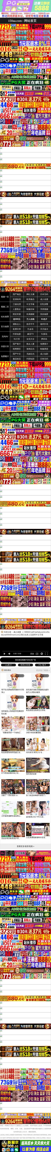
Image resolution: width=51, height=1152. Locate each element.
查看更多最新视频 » (25, 846)
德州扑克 (44, 324)
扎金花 (30, 329)
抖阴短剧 (30, 359)
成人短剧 (44, 354)
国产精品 (17, 294)
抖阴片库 (5, 346)
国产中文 (17, 354)
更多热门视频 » (43, 670)
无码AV (5, 336)
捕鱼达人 (17, 324)
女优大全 (30, 339)
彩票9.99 (17, 329)
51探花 (44, 334)
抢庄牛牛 (30, 324)
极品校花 (17, 359)
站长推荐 (5, 317)
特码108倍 (25, 665)
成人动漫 (44, 299)
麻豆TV (30, 334)
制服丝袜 (30, 309)
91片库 (17, 339)
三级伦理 (17, 304)
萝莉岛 (44, 339)
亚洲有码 (17, 299)
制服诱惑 (44, 349)
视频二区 (5, 307)
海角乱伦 (30, 349)
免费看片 (5, 356)
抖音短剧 (17, 334)
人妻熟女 (17, 309)
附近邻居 (17, 314)
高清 (32, 654)
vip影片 (8, 665)
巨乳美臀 (44, 304)
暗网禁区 (17, 349)
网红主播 (30, 294)
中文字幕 (30, 304)
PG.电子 (42, 665)
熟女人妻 (30, 344)
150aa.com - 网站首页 (22, 20)
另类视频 (44, 309)
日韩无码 (44, 359)
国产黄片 (17, 344)
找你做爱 (44, 314)
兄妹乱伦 (30, 354)
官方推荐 (5, 327)
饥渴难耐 (30, 314)
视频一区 (5, 297)
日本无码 (44, 294)
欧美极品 (30, 299)
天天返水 (44, 329)
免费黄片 (44, 344)
